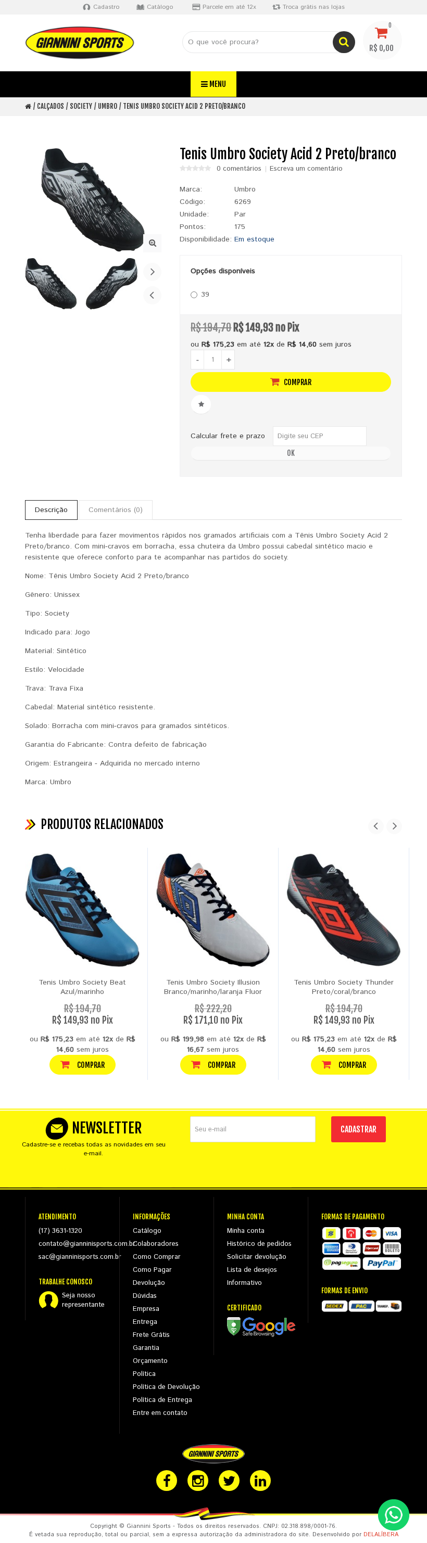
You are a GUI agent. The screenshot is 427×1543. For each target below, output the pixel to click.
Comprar (296, 382)
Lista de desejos (252, 1270)
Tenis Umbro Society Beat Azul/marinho (82, 987)
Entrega (145, 1322)
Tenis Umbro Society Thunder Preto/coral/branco (344, 987)
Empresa (146, 1309)
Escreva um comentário (306, 169)
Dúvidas (145, 1296)
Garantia (146, 1348)
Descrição (51, 510)
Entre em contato (160, 1413)
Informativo (244, 1283)
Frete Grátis (151, 1335)
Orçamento (150, 1361)
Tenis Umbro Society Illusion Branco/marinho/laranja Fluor (213, 987)
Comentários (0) (116, 510)
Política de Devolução (166, 1387)
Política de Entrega (162, 1400)
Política (144, 1374)
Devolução (149, 1283)
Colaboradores (156, 1244)
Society (81, 106)
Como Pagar (152, 1270)
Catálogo (147, 1231)
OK (291, 453)
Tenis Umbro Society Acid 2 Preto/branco (184, 106)
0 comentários (239, 169)
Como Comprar (157, 1257)
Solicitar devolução (256, 1257)
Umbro (107, 106)
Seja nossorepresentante (83, 1300)
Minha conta (246, 1231)
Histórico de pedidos (259, 1244)
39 (205, 294)
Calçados (50, 106)
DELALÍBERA (380, 1535)
